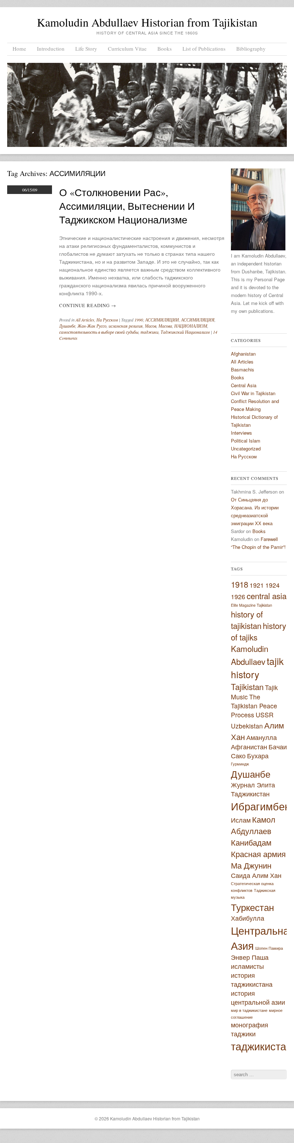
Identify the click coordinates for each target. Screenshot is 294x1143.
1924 (272, 584)
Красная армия (258, 853)
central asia (266, 595)
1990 (138, 320)
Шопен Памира (269, 948)
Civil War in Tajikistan (253, 393)
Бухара (258, 755)
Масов (150, 326)
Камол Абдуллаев (253, 824)
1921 (257, 584)
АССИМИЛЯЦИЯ (197, 320)
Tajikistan (247, 686)
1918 (239, 584)
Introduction (51, 48)
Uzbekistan (247, 725)
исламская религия (126, 326)
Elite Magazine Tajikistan (251, 605)
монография (249, 1024)
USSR (265, 714)
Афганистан (249, 746)
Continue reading (87, 305)
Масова (165, 326)
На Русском (107, 320)
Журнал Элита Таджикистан (253, 789)
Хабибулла (247, 917)
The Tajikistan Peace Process (254, 705)
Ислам (241, 819)
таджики (149, 332)
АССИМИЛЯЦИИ (162, 320)
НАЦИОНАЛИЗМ (190, 326)
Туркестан (252, 906)
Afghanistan (243, 353)
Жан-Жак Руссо (91, 326)
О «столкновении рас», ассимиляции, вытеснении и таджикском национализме (127, 205)
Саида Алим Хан (256, 875)
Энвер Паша (250, 957)
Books (164, 48)
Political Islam (245, 440)
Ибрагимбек (260, 805)
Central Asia (243, 385)
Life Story (86, 48)
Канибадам (251, 842)
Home (19, 48)
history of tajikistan (247, 619)
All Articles (85, 320)
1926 (238, 596)
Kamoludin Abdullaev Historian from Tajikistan (147, 22)
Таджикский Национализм (185, 332)
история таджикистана (251, 980)
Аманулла (261, 737)
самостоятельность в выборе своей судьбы (98, 332)
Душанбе (67, 326)
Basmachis (242, 369)
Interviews (241, 432)
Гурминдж (240, 764)
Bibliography (251, 48)
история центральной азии (258, 998)
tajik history (257, 667)
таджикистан (261, 1045)
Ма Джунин (251, 865)
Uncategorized (246, 448)
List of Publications (204, 48)
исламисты (247, 966)
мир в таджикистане (249, 1010)
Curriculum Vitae (127, 48)
